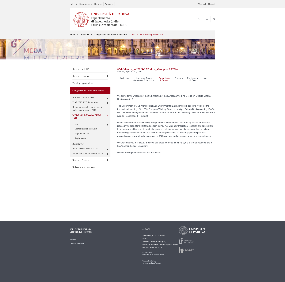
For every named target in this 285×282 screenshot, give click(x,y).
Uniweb (211, 4)
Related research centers (83, 167)
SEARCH (210, 23)
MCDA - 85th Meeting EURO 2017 (148, 34)
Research (85, 34)
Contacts (109, 4)
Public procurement (77, 243)
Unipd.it (73, 4)
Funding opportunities (82, 83)
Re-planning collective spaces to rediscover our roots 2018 (87, 108)
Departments (85, 4)
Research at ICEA (81, 69)
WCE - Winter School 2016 (85, 148)
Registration (80, 138)
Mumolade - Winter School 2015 (87, 153)
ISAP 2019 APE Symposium (85, 102)
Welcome (124, 78)
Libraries (98, 4)
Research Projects (80, 160)
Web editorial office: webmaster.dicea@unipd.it (151, 262)
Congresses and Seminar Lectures (111, 34)
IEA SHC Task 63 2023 (83, 97)
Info (77, 124)
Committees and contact (86, 129)
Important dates (82, 133)
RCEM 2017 (78, 144)
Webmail (202, 4)
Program (179, 78)
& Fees (193, 80)
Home (72, 34)
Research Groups (80, 76)
